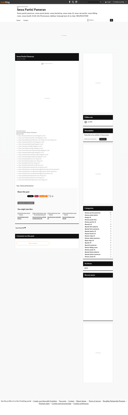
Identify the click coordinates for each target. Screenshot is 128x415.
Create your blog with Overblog (45, 401)
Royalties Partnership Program (114, 401)
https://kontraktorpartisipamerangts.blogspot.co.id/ (34, 150)
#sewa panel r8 (90, 250)
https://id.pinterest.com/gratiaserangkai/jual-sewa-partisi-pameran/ (38, 169)
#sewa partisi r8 (90, 222)
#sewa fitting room (91, 247)
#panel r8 (88, 243)
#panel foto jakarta (91, 227)
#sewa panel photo (91, 215)
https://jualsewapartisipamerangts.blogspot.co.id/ (33, 154)
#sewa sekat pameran (92, 238)
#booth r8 (88, 224)
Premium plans (44, 404)
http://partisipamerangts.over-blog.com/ (30, 161)
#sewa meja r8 (90, 236)
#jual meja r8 (89, 240)
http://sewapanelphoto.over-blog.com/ (30, 159)
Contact (25, 20)
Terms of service (95, 401)
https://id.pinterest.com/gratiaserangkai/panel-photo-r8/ (35, 173)
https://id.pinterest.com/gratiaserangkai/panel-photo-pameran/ (37, 171)
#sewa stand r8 (90, 256)
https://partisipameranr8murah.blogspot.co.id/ (32, 138)
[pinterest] (76, 2)
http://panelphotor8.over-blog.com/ (29, 163)
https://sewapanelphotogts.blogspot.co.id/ (31, 152)
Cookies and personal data (61, 404)
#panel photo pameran (92, 254)
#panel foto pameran (92, 229)
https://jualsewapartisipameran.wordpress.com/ (33, 167)
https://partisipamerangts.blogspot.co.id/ (30, 148)
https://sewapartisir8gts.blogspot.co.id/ (30, 146)
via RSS (90, 122)
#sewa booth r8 (90, 233)
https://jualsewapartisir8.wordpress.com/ (30, 165)
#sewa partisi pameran (27, 185)
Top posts (62, 401)
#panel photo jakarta (92, 252)
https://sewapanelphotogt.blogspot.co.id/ (30, 144)
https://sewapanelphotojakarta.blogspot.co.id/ (32, 157)
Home (18, 20)
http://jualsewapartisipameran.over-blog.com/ (32, 175)
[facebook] (69, 2)
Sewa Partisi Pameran (31, 9)
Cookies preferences (81, 404)
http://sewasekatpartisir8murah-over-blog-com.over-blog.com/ (37, 140)
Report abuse (81, 401)
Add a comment (33, 243)
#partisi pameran (90, 245)
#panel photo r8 (90, 231)
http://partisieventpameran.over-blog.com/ (31, 177)
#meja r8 (88, 217)
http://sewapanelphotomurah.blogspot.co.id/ (32, 136)
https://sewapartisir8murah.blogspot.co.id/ (31, 142)
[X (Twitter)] (73, 2)
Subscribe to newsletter (25, 203)
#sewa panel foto (91, 220)
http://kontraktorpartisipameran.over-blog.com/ (33, 180)
